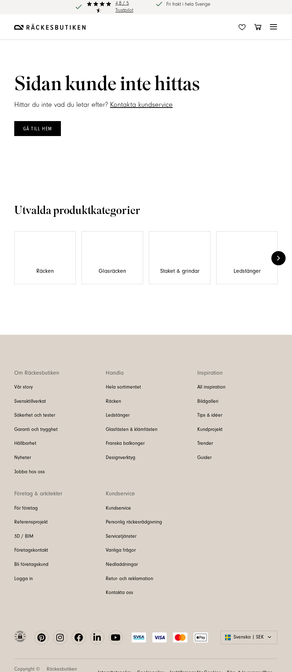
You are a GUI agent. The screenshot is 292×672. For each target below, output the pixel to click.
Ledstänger (118, 415)
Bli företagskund (31, 564)
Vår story (23, 387)
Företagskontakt (31, 550)
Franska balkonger (125, 443)
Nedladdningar (122, 564)
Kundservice (118, 508)
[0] (258, 27)
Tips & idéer (209, 415)
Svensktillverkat (30, 401)
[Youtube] (116, 637)
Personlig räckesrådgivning (134, 522)
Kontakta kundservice (141, 105)
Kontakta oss (119, 592)
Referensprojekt (31, 522)
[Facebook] (79, 637)
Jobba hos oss (29, 472)
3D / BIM (23, 536)
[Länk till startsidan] (49, 27)
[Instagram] (60, 637)
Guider (204, 457)
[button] (273, 27)
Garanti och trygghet (36, 429)
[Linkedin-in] (97, 637)
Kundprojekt (210, 429)
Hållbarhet (25, 443)
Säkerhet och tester (34, 415)
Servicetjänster (121, 536)
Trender (205, 443)
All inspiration (211, 387)
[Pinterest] (42, 637)
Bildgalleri (207, 401)
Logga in (23, 579)
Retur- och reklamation (129, 579)
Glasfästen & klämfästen (131, 429)
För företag (26, 508)
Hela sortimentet (123, 387)
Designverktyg (120, 457)
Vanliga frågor (121, 550)
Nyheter (22, 457)
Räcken (113, 401)
